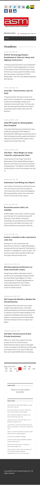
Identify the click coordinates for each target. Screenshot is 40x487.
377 (6, 371)
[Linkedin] (23, 7)
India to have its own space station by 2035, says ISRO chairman (19, 406)
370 (6, 369)
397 (17, 371)
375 (29, 369)
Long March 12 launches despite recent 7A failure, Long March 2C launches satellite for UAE (20, 426)
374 (24, 369)
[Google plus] (19, 7)
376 (33, 369)
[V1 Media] (28, 7)
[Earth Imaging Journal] (32, 7)
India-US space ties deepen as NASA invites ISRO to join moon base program (20, 432)
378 (10, 371)
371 (10, 369)
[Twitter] (15, 7)
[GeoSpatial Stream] (15, 11)
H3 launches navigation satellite (16, 436)
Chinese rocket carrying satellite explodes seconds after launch (19, 440)
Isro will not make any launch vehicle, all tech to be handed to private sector (19, 411)
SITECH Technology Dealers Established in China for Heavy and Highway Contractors (19, 57)
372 (15, 369)
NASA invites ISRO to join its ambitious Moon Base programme (18, 445)
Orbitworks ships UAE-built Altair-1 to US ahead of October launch (19, 421)
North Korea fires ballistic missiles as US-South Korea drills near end (19, 416)
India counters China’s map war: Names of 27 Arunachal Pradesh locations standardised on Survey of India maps (19, 451)
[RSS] (6, 7)
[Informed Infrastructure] (10, 11)
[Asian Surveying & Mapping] (16, 26)
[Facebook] (10, 7)
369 (29, 366)
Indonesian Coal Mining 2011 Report (19, 183)
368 (25, 366)
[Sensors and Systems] (6, 11)
